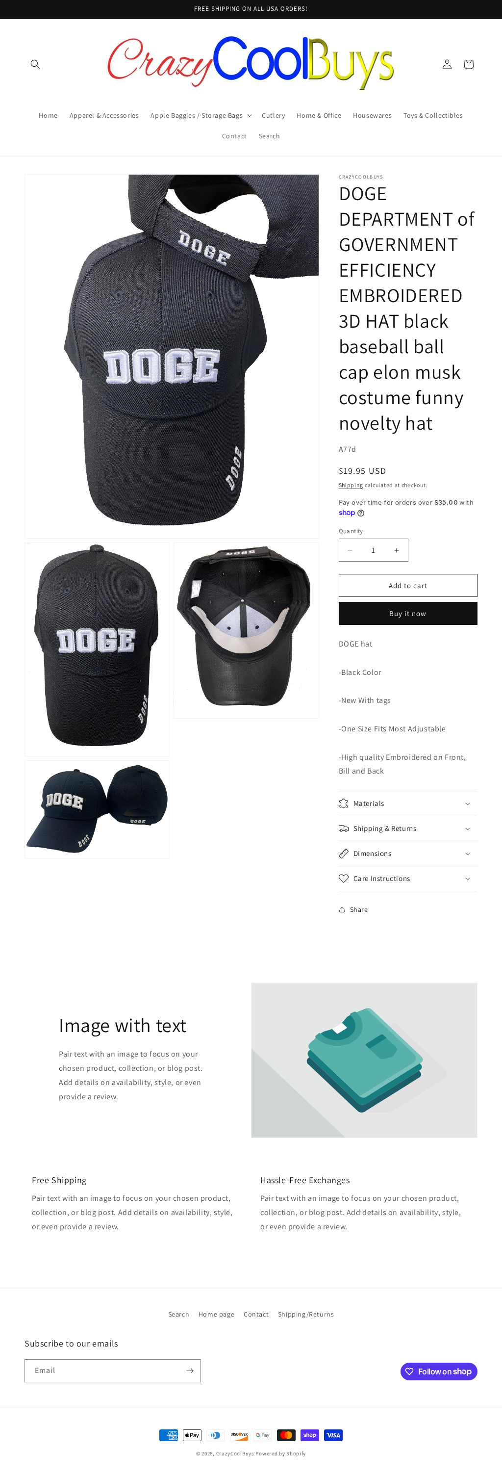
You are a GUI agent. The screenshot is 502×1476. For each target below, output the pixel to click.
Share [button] (359, 909)
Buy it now (408, 613)
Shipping (351, 485)
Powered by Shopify (280, 1453)
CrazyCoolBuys (235, 1453)
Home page (216, 1314)
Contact (256, 1314)
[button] (35, 64)
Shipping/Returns (306, 1314)
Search (179, 1314)
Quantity (351, 531)
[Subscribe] (190, 1370)
